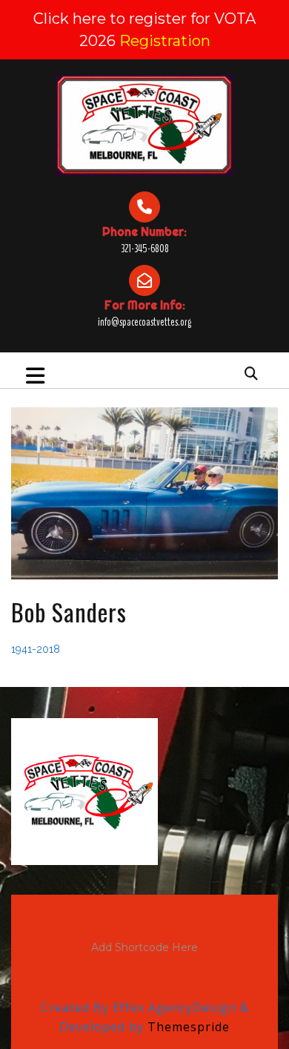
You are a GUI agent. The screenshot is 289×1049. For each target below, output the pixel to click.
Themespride (187, 1027)
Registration (164, 41)
